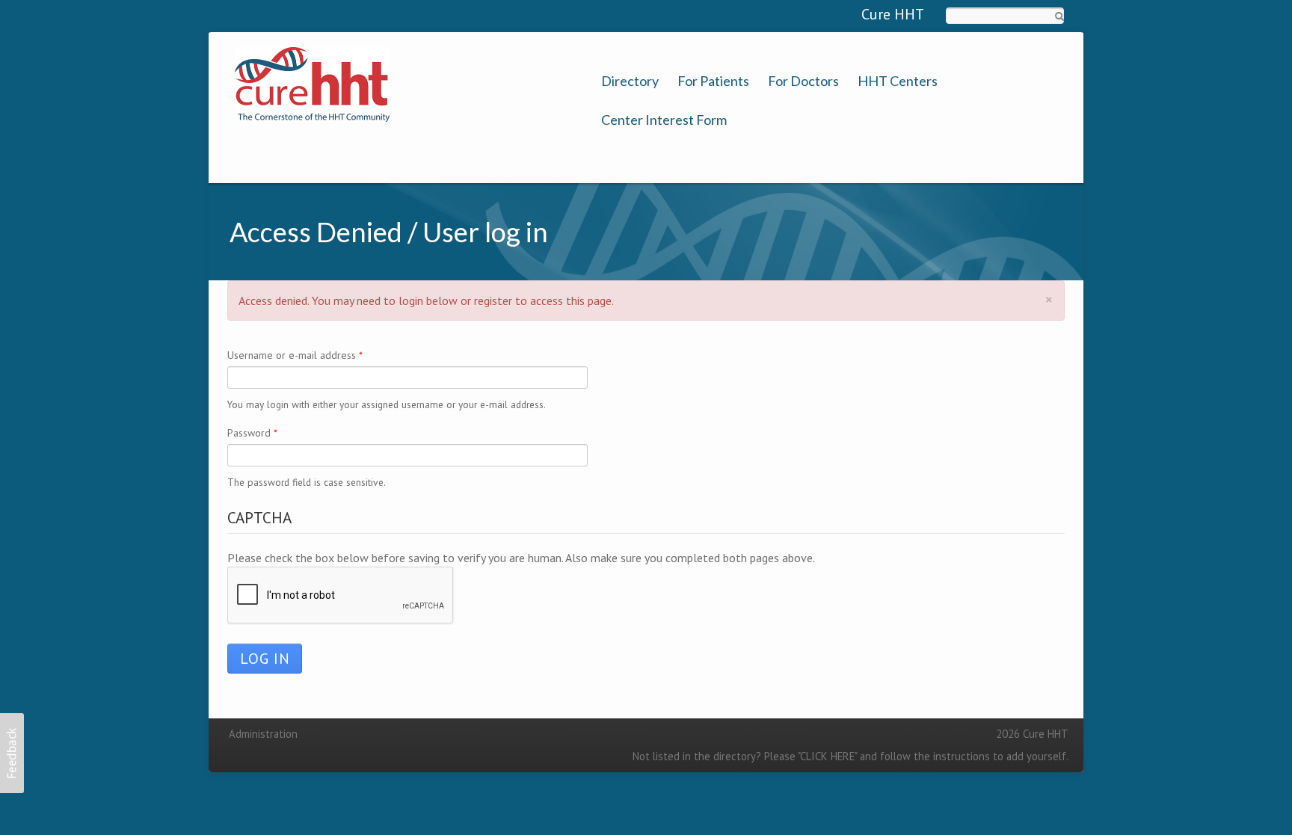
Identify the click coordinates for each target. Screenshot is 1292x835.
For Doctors (803, 81)
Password (252, 433)
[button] (12, 753)
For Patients (713, 81)
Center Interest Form (664, 120)
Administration (263, 734)
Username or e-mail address (295, 355)
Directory (630, 81)
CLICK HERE (827, 756)
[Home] (312, 83)
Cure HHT (892, 14)
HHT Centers (898, 81)
